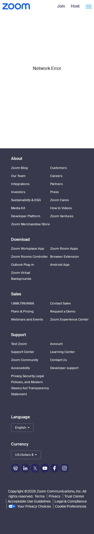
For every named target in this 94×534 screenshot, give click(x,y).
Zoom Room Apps (64, 248)
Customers (58, 168)
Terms (40, 496)
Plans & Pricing (22, 311)
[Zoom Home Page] (15, 6)
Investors (18, 192)
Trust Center (74, 496)
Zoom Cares (59, 200)
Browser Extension (64, 256)
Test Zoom (19, 344)
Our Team (18, 176)
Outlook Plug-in (22, 264)
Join (61, 6)
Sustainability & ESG (26, 200)
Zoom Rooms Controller (29, 256)
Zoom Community (24, 360)
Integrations (20, 184)
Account (56, 344)
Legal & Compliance (71, 501)
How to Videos (61, 208)
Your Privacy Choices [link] (34, 506)
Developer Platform (25, 216)
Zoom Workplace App (27, 248)
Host (75, 6)
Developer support (64, 368)
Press (54, 192)
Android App (59, 264)
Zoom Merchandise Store (30, 224)
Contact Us (58, 360)
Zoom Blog (19, 168)
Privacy (54, 496)
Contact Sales (60, 303)
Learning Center (62, 352)
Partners (56, 184)
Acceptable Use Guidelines (29, 501)
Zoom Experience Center (69, 319)
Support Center (22, 352)
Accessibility (20, 368)
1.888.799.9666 (22, 303)
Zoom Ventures (61, 216)
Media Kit (18, 208)
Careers (56, 176)
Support (18, 334)
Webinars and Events (27, 319)
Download (20, 239)
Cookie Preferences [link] (70, 506)
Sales (16, 294)
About (16, 158)
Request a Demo (62, 311)
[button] (22, 427)
